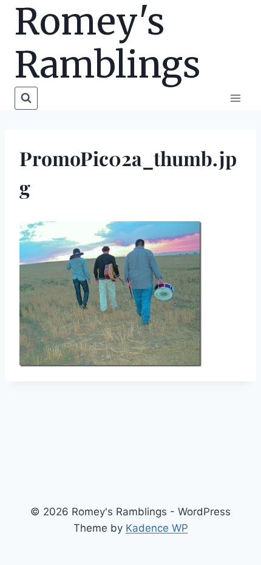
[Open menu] (235, 98)
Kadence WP (157, 528)
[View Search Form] (26, 98)
